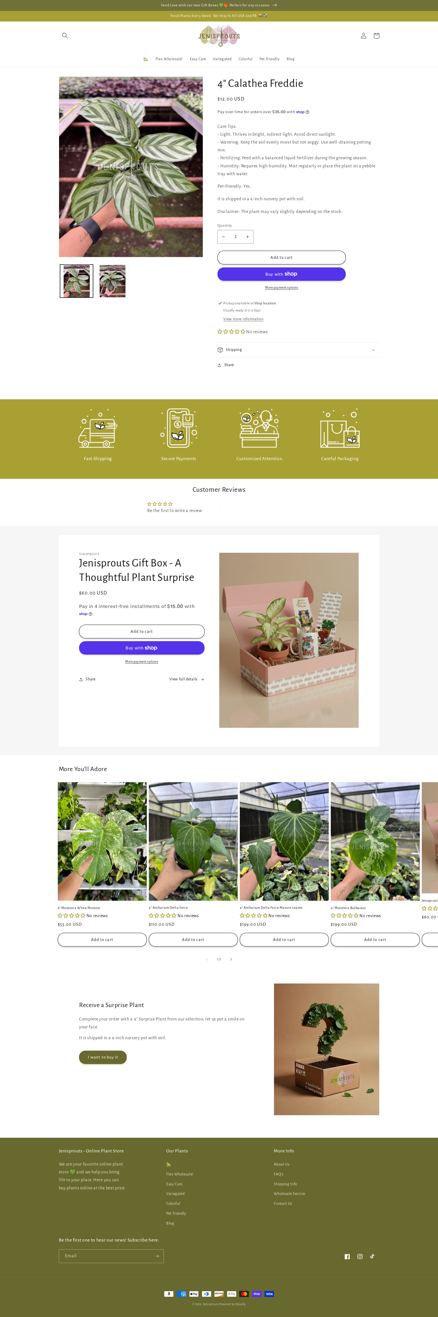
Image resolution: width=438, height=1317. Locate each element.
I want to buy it (103, 1057)
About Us (282, 1164)
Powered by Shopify (232, 1304)
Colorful (173, 1204)
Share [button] (229, 365)
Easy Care (174, 1184)
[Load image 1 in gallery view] (76, 280)
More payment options (281, 287)
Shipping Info (285, 1184)
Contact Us (283, 1204)
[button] (65, 35)
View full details (183, 679)
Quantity (224, 225)
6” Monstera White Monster (79, 908)
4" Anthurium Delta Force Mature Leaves (271, 908)
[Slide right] (230, 959)
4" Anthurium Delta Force (168, 908)
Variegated (175, 1194)
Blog (170, 1223)
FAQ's (278, 1174)
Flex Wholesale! (179, 1174)
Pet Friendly (176, 1213)
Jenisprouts (211, 1304)
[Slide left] (207, 959)
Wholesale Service (289, 1194)
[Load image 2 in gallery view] (112, 280)
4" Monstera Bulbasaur (348, 908)
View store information (243, 319)
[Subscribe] (157, 1256)
